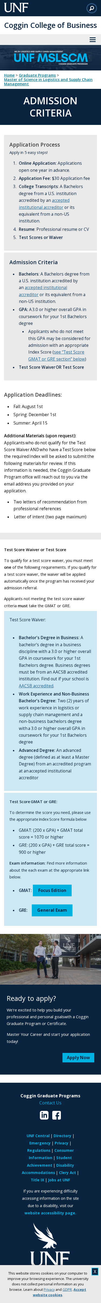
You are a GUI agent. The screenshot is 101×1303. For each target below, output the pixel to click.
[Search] (91, 8)
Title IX (37, 1179)
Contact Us (50, 1103)
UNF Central (38, 1135)
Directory (62, 1135)
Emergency (40, 1143)
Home (9, 75)
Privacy (49, 1289)
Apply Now (78, 1057)
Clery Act (67, 1172)
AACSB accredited (36, 686)
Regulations (38, 1150)
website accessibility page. (50, 1212)
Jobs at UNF (59, 1179)
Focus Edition (52, 890)
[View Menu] (92, 39)
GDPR (67, 1289)
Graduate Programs (37, 75)
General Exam (52, 910)
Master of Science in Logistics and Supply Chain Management (48, 81)
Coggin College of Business (50, 25)
